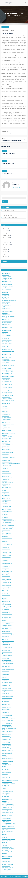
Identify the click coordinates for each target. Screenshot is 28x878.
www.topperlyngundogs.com (8, 721)
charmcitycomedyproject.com (8, 569)
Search (4, 201)
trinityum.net (5, 788)
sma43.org (4, 755)
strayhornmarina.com (6, 533)
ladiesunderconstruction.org (8, 365)
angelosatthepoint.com (6, 660)
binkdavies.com (5, 541)
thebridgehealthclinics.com (7, 690)
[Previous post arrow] (24, 132)
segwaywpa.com (5, 687)
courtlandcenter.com (6, 649)
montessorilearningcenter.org (8, 815)
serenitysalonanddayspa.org (7, 286)
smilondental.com (5, 439)
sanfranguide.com (5, 514)
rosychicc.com (5, 493)
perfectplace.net (5, 476)
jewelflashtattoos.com (6, 322)
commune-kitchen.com (7, 546)
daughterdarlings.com (6, 281)
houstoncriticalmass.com (7, 519)
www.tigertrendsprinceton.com (8, 718)
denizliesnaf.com (5, 668)
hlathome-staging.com (6, 449)
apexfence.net (5, 870)
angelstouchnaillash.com (7, 436)
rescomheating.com (6, 861)
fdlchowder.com (5, 747)
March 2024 (5, 230)
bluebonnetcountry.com (7, 327)
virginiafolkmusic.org (6, 465)
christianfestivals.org (6, 604)
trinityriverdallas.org (6, 474)
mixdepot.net (5, 774)
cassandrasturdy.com (6, 503)
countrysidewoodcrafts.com (8, 309)
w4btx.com (4, 435)
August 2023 (5, 247)
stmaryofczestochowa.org (7, 577)
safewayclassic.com (6, 308)
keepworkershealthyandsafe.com (8, 316)
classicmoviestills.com (6, 506)
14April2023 (5, 30)
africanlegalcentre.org (6, 553)
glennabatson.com (6, 531)
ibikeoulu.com (5, 574)
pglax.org (4, 620)
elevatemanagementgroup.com (8, 839)
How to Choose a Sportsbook (8, 132)
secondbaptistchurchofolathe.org (9, 851)
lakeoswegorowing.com (6, 847)
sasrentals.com (5, 443)
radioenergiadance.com (6, 340)
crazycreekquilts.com (6, 539)
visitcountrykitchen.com (7, 606)
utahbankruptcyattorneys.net (8, 400)
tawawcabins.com (5, 406)
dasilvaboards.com (6, 530)
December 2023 (6, 237)
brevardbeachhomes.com (7, 381)
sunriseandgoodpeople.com (7, 625)
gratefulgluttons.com (6, 500)
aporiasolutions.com (6, 685)
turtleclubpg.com (5, 642)
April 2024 (5, 228)
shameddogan (6, 3)
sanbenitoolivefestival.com (7, 504)
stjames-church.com (6, 565)
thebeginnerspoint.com (7, 511)
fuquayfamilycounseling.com (8, 848)
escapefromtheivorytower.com (8, 382)
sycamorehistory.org (6, 777)
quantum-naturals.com (7, 813)
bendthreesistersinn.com (7, 628)
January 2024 (6, 235)
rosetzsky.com (5, 560)
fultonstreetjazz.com (6, 354)
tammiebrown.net (5, 596)
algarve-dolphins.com (6, 607)
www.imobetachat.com (6, 702)
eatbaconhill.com (5, 298)
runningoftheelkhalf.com (7, 723)
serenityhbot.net (5, 712)
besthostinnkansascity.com (7, 864)
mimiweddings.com (6, 862)
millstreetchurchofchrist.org (8, 826)
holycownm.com (5, 639)
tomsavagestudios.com (7, 462)
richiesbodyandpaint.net (7, 278)
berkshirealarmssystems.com (8, 412)
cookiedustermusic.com (7, 633)
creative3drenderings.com (7, 696)
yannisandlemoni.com (6, 417)
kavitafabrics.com (5, 636)
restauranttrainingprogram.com (8, 457)
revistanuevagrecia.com (7, 563)
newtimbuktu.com (6, 295)
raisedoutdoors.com (6, 397)
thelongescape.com (6, 599)
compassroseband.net (6, 675)
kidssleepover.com (6, 302)
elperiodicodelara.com (6, 276)
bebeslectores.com (6, 366)
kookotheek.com (5, 341)
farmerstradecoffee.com (7, 698)
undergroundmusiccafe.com (8, 867)
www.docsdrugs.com (6, 744)
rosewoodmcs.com (6, 775)
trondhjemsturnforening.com (8, 807)
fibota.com (4, 801)
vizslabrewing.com (6, 414)
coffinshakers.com (6, 576)
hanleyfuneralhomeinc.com (7, 430)
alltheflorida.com (5, 821)
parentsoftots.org (5, 694)
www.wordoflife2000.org (7, 403)
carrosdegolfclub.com (6, 374)
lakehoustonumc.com (6, 707)
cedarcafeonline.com (6, 287)
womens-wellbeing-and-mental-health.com (11, 463)
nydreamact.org (5, 319)
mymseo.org (4, 853)
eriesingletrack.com (6, 422)
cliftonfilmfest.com (6, 393)
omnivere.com (5, 292)
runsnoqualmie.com (6, 742)
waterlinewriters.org (6, 691)
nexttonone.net (5, 710)
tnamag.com (4, 680)
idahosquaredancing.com (7, 405)
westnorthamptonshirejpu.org (8, 351)
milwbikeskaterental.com (7, 615)
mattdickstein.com (6, 704)
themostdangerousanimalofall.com (9, 520)
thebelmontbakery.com (6, 306)
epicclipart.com (5, 328)
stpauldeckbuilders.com (7, 739)
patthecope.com (5, 671)
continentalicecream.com (7, 538)
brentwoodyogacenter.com (7, 758)
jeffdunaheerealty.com (6, 725)
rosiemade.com (5, 425)
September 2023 (6, 244)
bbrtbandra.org (5, 325)
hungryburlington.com (6, 585)
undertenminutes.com (6, 290)
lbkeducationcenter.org (6, 473)
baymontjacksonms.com (7, 617)
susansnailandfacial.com (7, 715)
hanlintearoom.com (6, 834)
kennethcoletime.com (6, 584)
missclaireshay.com (6, 273)
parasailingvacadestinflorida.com (8, 828)
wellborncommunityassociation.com (9, 347)
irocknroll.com (5, 401)
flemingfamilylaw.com (6, 843)
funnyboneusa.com (6, 631)
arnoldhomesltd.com (6, 390)
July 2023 (5, 249)
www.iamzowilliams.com (7, 782)
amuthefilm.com (5, 547)
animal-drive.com (5, 679)
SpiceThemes (25, 876)
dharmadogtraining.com (7, 856)
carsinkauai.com (5, 824)
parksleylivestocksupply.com (8, 485)
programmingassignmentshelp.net (9, 300)
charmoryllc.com (5, 515)
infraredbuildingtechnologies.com (9, 371)
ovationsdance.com (6, 466)
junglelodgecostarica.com (7, 603)
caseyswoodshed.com (6, 664)
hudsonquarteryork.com (7, 799)
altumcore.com (5, 677)
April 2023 (5, 256)
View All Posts (16, 187)
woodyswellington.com (6, 794)
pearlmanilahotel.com (6, 330)
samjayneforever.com (6, 818)
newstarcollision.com (6, 441)
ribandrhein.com (5, 468)
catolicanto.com (5, 471)
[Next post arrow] (24, 139)
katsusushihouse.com (6, 555)
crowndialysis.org (5, 455)
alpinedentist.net (5, 338)
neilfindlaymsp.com (6, 650)
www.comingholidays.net (7, 512)
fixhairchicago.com (6, 666)
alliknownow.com (5, 523)
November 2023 (6, 240)
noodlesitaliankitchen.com (7, 317)
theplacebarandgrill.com (7, 655)
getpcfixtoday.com (6, 324)
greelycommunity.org (6, 557)
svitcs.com (4, 672)
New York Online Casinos (8, 219)
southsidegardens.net (6, 786)
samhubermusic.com (6, 869)
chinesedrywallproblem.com (8, 626)
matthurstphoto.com (6, 820)
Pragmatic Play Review (7, 173)
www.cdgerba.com (5, 802)
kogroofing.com (5, 336)
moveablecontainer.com (7, 357)
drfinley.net (4, 842)
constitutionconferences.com (8, 669)
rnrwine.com (4, 845)
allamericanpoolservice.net (7, 458)
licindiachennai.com (6, 279)
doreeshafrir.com (5, 568)
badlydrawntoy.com (6, 706)
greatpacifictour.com (6, 644)
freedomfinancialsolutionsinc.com (9, 728)
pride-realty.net (5, 829)
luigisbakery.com (5, 766)
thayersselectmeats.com (7, 683)
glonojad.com (5, 561)
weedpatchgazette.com (6, 419)
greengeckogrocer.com (6, 447)
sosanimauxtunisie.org (6, 335)
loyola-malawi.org (5, 492)
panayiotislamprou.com (7, 343)
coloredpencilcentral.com (7, 392)
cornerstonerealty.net (6, 778)
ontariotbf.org (5, 313)
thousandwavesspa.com (7, 647)
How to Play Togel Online (8, 163)
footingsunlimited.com (6, 740)
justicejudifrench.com (6, 579)
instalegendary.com (6, 314)
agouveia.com (5, 850)
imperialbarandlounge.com (7, 395)
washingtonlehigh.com (6, 764)
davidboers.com (5, 701)
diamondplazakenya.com (7, 809)
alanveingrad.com (5, 609)
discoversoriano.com (6, 509)
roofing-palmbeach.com (7, 387)
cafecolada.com (5, 508)
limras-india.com (5, 275)
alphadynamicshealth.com (7, 831)
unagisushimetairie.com (7, 321)
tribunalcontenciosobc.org (7, 527)
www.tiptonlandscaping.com (8, 759)
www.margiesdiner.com (6, 745)
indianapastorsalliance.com (7, 661)
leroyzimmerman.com (6, 840)
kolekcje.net (4, 469)
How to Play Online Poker (8, 153)
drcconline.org (5, 653)
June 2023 (5, 251)
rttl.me (3, 859)
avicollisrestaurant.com (7, 652)
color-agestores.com (6, 489)
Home (9, 15)
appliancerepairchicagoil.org (7, 311)
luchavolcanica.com (6, 637)
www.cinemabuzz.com (6, 772)
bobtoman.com (5, 333)
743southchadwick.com (7, 384)
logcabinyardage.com (6, 699)
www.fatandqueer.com (6, 734)
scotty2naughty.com (6, 566)
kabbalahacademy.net (6, 438)
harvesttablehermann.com (7, 373)
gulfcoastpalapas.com (6, 688)
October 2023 (6, 242)
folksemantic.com (5, 408)
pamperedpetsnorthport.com (8, 424)
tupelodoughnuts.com (6, 427)
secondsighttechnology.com (7, 444)
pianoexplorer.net (5, 785)
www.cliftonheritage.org (7, 753)
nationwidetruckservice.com (8, 641)
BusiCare (19, 876)
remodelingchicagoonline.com (8, 756)
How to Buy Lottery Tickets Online (10, 217)
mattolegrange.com (6, 601)
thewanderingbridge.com (7, 580)
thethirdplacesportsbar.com (8, 791)
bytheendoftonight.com (7, 496)
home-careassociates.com (7, 482)
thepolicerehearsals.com (7, 522)
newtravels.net (5, 303)
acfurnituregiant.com (6, 289)
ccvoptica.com (5, 763)
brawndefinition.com (6, 536)
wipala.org (4, 490)
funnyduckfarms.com (6, 835)
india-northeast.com (6, 385)
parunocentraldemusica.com (8, 804)
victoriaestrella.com (6, 645)
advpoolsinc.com (5, 658)
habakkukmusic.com (6, 709)
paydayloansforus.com (6, 305)
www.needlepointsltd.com (7, 748)
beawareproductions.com (7, 571)
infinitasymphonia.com (6, 552)
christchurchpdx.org (6, 542)
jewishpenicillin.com (6, 460)
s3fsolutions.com (5, 379)
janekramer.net (5, 590)
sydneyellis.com (5, 454)
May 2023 (5, 254)
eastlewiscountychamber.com (8, 525)
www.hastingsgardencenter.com (8, 783)
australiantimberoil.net (6, 368)
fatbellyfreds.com (5, 796)
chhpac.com (4, 854)
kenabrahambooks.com (7, 544)
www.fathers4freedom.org (7, 720)
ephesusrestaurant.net (6, 793)
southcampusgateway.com (7, 344)
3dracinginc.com (5, 517)
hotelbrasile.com (5, 352)
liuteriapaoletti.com (6, 623)
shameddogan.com (6, 693)
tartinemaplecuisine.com (7, 588)
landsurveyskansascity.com (7, 737)
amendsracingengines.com (7, 731)
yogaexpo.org (4, 481)
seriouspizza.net (5, 674)
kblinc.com (4, 420)
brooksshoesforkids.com (7, 682)
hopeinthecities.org (6, 498)
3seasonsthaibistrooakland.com (8, 477)
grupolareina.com (5, 359)
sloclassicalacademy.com (7, 528)
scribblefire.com (5, 479)
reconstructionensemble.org (8, 634)
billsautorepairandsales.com (8, 812)
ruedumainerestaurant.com (7, 558)
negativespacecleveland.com (8, 622)
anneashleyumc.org (6, 736)
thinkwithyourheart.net (7, 398)
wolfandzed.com (5, 769)
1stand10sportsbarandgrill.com (8, 433)
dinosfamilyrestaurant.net (7, 370)
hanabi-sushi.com (5, 767)
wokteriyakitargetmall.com (7, 450)
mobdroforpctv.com (6, 501)
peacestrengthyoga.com (7, 726)
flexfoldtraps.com (5, 729)
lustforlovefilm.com (6, 549)
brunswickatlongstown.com (7, 587)
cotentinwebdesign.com (7, 362)
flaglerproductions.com (7, 534)
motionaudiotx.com (6, 858)
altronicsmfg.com (5, 297)
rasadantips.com (5, 294)
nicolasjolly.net (5, 550)
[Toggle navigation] (25, 3)
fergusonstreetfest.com (7, 816)
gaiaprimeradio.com (6, 595)
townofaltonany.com (6, 618)
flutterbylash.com (5, 832)
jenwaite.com (4, 837)
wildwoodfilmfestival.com (7, 349)
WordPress (11, 876)
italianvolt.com (5, 411)
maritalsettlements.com (7, 614)
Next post (4, 138)
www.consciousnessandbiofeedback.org (10, 780)
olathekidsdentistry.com (7, 428)
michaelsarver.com (6, 446)
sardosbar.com (5, 409)
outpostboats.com (6, 495)
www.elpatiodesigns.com (7, 797)
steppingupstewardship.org (7, 761)
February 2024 (6, 233)
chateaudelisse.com (6, 346)
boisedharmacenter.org (6, 487)
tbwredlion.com (5, 810)
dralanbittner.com (5, 416)
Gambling (12, 30)
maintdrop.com (5, 332)
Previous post (5, 131)
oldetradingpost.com (6, 363)
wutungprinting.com (6, 612)
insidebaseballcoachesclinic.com (8, 823)
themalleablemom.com (6, 582)
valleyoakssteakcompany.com (8, 663)
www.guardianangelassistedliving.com (9, 805)
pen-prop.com (5, 717)
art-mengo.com (5, 593)
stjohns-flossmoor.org (6, 630)
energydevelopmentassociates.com (9, 376)
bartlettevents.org (5, 355)
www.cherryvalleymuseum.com (8, 360)
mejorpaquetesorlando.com (7, 431)
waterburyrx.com (5, 656)
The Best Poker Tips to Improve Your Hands (11, 140)
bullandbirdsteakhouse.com (7, 750)
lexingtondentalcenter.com (7, 452)
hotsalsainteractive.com (7, 284)
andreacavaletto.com (6, 484)
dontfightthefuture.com (7, 389)
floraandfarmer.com (6, 378)
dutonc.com (4, 598)
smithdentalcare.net (6, 866)
